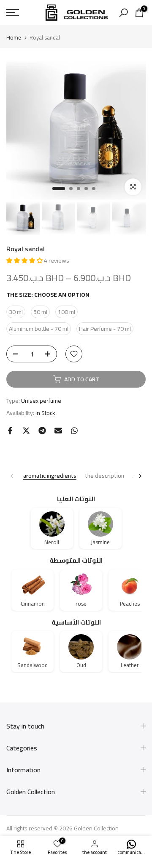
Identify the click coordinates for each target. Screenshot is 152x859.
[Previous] (12, 476)
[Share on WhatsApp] (74, 430)
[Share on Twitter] (26, 430)
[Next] (140, 476)
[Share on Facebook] (10, 430)
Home (13, 37)
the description (104, 476)
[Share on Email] (58, 430)
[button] (25, 260)
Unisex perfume (41, 400)
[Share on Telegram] (42, 430)
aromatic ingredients (49, 476)
